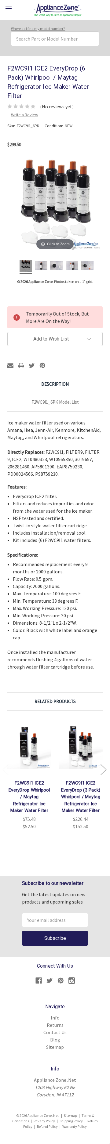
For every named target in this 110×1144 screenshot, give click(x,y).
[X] (32, 366)
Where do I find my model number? (38, 28)
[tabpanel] (29, 774)
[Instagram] (71, 980)
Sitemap (55, 1047)
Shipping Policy (71, 1121)
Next (103, 769)
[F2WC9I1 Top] (87, 266)
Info (55, 1018)
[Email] (10, 366)
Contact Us (55, 1032)
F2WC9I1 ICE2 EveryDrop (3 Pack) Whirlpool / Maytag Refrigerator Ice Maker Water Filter (81, 796)
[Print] (21, 366)
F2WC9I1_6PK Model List (55, 402)
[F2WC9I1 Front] (41, 266)
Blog (55, 1040)
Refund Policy (47, 1126)
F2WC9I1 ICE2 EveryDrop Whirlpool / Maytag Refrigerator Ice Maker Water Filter (29, 796)
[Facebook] (38, 980)
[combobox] (55, 38)
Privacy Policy (44, 1121)
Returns (55, 1025)
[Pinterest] (42, 366)
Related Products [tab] (55, 701)
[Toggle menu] (8, 8)
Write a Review (24, 114)
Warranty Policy (74, 1126)
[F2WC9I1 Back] (72, 266)
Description (55, 384)
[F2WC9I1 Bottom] (56, 266)
